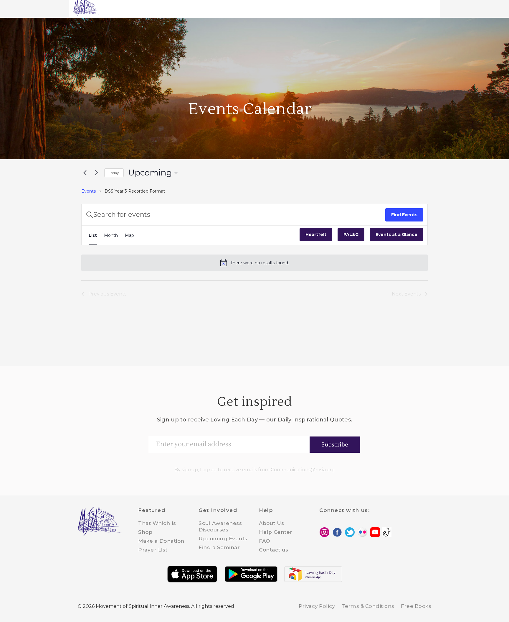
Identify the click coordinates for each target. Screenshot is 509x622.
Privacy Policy (317, 606)
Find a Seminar (219, 547)
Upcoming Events (223, 538)
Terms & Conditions (368, 606)
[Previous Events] (84, 172)
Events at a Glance (396, 234)
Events (88, 191)
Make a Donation (161, 541)
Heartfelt (315, 234)
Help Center (275, 532)
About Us (271, 523)
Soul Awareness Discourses (220, 526)
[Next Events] (96, 172)
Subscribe (334, 444)
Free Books (416, 606)
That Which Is (157, 523)
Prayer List (153, 550)
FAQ (264, 541)
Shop (145, 532)
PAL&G (350, 234)
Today (114, 172)
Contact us (273, 550)
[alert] (254, 263)
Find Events (404, 214)
